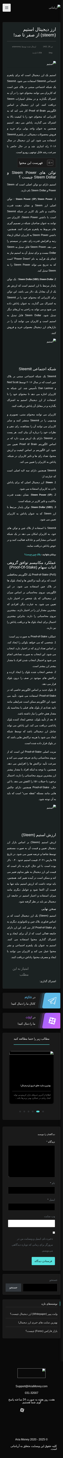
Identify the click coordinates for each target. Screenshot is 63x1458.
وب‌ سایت (49, 1216)
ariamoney (16, 47)
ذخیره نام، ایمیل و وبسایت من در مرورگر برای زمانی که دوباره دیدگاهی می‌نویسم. (32, 1244)
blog (50, 53)
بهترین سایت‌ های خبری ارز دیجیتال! (37, 1322)
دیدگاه (50, 1141)
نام (52, 1183)
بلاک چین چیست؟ (32, 555)
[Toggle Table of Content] (48, 163)
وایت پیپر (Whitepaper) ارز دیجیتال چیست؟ (33, 1313)
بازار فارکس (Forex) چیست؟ (39, 1086)
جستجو (53, 1279)
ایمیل (51, 1199)
